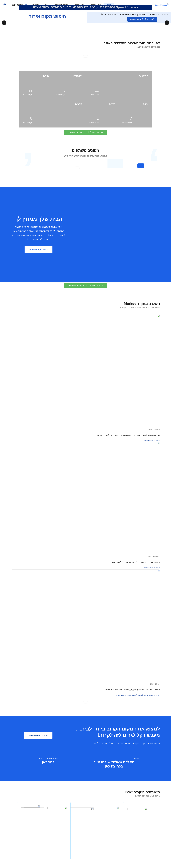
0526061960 (17, 5)
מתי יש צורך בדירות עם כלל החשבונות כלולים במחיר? (135, 562)
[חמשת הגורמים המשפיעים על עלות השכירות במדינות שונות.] (85, 625)
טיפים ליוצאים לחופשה (152, 441)
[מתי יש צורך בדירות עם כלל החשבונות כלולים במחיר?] (85, 497)
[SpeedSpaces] (162, 5)
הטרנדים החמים (154, 695)
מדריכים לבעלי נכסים (123, 695)
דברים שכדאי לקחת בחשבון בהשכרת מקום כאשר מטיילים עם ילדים (128, 435)
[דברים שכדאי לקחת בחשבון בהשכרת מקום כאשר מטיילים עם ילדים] (85, 370)
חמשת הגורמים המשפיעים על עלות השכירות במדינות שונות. (132, 689)
